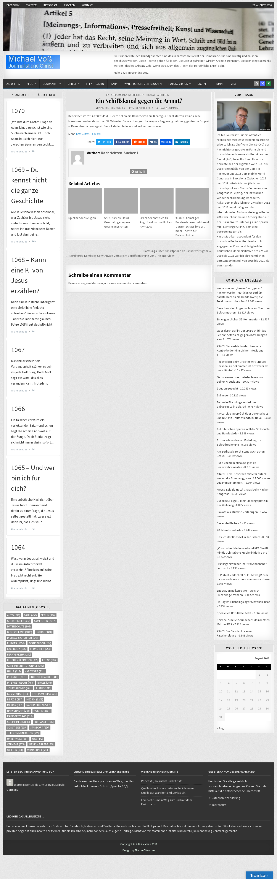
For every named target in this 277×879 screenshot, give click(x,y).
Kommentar (18, 694)
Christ (72, 84)
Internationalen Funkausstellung (237, 212)
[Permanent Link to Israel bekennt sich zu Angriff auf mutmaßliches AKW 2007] (157, 201)
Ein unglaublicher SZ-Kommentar (238, 319)
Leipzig (15, 699)
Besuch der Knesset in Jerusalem (238, 537)
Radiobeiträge (20, 716)
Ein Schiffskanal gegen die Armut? (138, 101)
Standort (39, 727)
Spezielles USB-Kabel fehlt (234, 613)
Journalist (50, 84)
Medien (34, 699)
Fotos (49, 660)
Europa (16, 643)
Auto (13, 615)
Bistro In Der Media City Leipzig (34, 785)
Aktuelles (13, 84)
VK (155, 142)
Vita (233, 84)
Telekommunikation (23, 733)
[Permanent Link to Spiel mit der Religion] (85, 201)
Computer (45, 621)
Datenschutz (19, 626)
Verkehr (16, 744)
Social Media (18, 722)
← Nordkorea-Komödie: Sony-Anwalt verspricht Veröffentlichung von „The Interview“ (120, 256)
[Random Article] (262, 83)
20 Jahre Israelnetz (229, 530)
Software (44, 722)
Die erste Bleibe (227, 523)
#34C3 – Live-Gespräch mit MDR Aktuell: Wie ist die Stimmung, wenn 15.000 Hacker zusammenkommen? (244, 478)
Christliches (18, 621)
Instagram (50, 5)
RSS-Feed (69, 5)
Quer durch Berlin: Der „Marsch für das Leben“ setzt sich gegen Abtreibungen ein (242, 335)
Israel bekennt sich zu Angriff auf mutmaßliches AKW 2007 (156, 222)
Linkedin (183, 142)
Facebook (12, 5)
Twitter (31, 5)
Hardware (35, 671)
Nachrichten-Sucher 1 (113, 107)
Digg (168, 142)
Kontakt (87, 5)
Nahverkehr (18, 711)
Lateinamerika (118, 95)
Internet (17, 677)
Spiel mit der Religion (82, 218)
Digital (202, 84)
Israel (44, 682)
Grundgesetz (139, 72)
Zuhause (222, 395)
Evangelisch (40, 643)
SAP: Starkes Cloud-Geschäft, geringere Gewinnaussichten (117, 222)
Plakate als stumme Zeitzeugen (237, 512)
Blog (30, 84)
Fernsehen (40, 649)
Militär (15, 705)
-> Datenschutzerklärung (224, 798)
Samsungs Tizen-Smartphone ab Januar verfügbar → (177, 251)
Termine (218, 84)
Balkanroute (230, 222)
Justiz (43, 688)
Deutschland (19, 632)
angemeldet (89, 283)
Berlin (48, 615)
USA (37, 739)
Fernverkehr (19, 654)
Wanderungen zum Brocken (143, 84)
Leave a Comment (169, 107)
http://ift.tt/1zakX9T (88, 134)
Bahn (114, 84)
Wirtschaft (37, 750)
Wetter (15, 750)
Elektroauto (95, 84)
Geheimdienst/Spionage (25, 666)
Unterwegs (17, 739)
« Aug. (220, 728)
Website (139, 171)
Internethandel (44, 677)
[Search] (256, 83)
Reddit (141, 142)
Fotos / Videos (178, 84)
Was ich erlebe (41, 744)
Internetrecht (20, 682)
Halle (14, 671)
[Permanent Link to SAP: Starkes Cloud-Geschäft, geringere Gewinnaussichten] (121, 201)
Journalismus (19, 688)
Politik (164, 95)
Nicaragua (152, 95)
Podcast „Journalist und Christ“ (161, 781)
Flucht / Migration (22, 660)
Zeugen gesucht (227, 388)
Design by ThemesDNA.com (138, 850)
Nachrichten (136, 95)
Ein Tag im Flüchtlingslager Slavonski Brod (244, 602)
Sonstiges (16, 727)
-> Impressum (217, 805)
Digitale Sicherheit (23, 638)
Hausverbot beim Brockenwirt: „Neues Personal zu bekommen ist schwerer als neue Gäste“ (243, 366)
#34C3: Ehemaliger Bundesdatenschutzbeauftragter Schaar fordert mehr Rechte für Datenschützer (192, 226)
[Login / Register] (268, 83)
